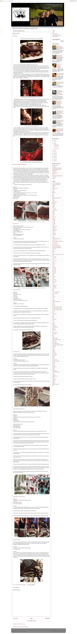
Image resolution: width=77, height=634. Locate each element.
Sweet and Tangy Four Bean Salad (59, 56)
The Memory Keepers (55, 371)
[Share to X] (31, 584)
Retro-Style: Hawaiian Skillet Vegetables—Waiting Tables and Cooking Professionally (60, 47)
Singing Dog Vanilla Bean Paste (57, 175)
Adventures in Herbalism (56, 184)
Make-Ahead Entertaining (56, 301)
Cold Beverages (54, 229)
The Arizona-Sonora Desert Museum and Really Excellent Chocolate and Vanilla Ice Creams (60, 112)
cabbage (53, 206)
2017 (54, 149)
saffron (53, 336)
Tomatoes (53, 374)
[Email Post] (27, 584)
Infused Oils (54, 286)
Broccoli (53, 204)
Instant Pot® (54, 287)
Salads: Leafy (54, 342)
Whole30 (53, 382)
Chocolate (53, 216)
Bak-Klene (54, 166)
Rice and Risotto (54, 332)
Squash (53, 365)
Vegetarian (54, 380)
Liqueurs (53, 300)
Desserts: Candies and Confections (57, 241)
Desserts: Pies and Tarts (56, 245)
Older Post (47, 618)
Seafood (53, 350)
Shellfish (53, 351)
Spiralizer (53, 363)
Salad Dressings (54, 338)
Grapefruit (54, 272)
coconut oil (54, 223)
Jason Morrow (41, 631)
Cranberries (54, 233)
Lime (53, 298)
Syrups (53, 369)
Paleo (53, 312)
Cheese (53, 211)
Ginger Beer (54, 268)
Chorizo (53, 218)
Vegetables (54, 378)
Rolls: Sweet (54, 333)
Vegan (53, 377)
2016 (54, 151)
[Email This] (29, 584)
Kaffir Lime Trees (55, 173)
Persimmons (54, 319)
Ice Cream (54, 282)
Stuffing (53, 367)
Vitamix (53, 178)
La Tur (53, 174)
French (53, 262)
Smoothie (53, 355)
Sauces (53, 347)
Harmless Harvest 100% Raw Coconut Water (56, 170)
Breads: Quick (54, 201)
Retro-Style (54, 329)
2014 (54, 154)
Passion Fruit (54, 313)
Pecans (53, 317)
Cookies (53, 231)
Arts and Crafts (54, 188)
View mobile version (31, 620)
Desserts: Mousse (55, 244)
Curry (53, 235)
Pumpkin (53, 328)
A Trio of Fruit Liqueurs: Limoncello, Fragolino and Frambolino (59, 66)
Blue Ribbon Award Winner (56, 197)
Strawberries (54, 366)
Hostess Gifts (54, 279)
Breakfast (53, 203)
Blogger (49, 631)
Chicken (53, 212)
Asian (53, 189)
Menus (53, 302)
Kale (53, 290)
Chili (53, 215)
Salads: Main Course (55, 343)
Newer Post (15, 618)
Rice (53, 331)
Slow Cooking (54, 354)
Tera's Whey (54, 177)
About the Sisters (55, 33)
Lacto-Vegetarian (55, 293)
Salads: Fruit (54, 340)
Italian (53, 289)
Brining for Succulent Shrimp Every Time (60, 121)
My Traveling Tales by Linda (56, 308)
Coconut (53, 222)
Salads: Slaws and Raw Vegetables (57, 344)
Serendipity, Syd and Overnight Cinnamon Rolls (60, 83)
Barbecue (53, 192)
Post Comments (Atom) (21, 623)
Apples (53, 187)
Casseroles (54, 208)
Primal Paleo (54, 325)
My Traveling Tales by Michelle (57, 309)
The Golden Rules (55, 36)
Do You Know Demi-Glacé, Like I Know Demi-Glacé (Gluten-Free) (60, 130)
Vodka (53, 381)
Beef (53, 196)
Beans (53, 195)
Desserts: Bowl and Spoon (56, 238)
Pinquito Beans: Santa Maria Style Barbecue (60, 74)
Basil (53, 193)
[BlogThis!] (30, 584)
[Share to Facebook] (32, 584)
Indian (53, 283)
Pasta (53, 314)
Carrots (53, 207)
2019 (54, 141)
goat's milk (54, 271)
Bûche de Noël (56, 146)
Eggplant (53, 251)
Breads (53, 200)
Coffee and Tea (54, 226)
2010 (54, 160)
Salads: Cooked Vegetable (56, 339)
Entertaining (54, 256)
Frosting (53, 263)
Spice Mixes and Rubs (55, 361)
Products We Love (55, 327)
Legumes (53, 296)
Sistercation (54, 353)
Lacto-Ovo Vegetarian (55, 291)
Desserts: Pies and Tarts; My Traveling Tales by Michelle (56, 247)
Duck (53, 250)
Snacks (53, 357)
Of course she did (23, 162)
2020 (54, 140)
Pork (53, 321)
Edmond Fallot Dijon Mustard (57, 168)
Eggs (53, 253)
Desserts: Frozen (54, 242)
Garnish (53, 266)
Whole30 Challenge (55, 384)
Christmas (53, 219)
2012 (54, 157)
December (56, 144)
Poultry (53, 324)
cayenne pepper (54, 210)
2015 (54, 153)
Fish (53, 259)
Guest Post (54, 277)
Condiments (54, 230)
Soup (53, 358)
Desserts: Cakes (54, 239)
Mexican (53, 304)
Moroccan (53, 305)
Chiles (53, 214)
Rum (53, 335)
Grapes (53, 274)
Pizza (53, 320)
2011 (54, 159)
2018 (54, 143)
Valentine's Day (54, 376)
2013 (54, 156)
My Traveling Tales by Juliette (57, 306)
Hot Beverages (54, 281)
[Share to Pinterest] (34, 584)
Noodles (53, 310)
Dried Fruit (54, 248)
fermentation (54, 258)
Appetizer (53, 185)
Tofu (53, 373)
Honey (53, 278)
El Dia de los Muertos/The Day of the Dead (58, 255)
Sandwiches (54, 346)
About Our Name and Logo (56, 35)
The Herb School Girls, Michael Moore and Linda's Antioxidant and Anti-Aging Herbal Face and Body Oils (58, 93)
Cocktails (53, 220)
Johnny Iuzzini (22, 542)
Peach (53, 316)
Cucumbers (54, 234)
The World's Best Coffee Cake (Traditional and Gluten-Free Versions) (59, 103)
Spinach (53, 362)
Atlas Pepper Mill (55, 165)
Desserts (53, 237)
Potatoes (53, 323)
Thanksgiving (54, 370)
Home (31, 618)
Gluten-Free (54, 270)
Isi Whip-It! (54, 171)
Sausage (53, 348)
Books (53, 199)
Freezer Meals (54, 260)
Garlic (53, 264)
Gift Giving (54, 267)
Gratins (53, 275)
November (56, 148)
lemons (53, 297)
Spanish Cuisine (54, 359)
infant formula (54, 285)
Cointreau (53, 227)
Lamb (53, 294)
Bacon (53, 191)
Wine (53, 385)
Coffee (53, 225)
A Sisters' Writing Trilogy (56, 182)
